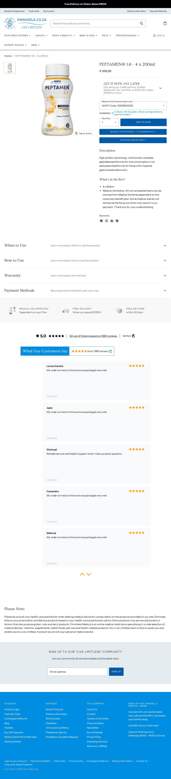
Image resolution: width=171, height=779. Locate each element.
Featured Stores (16, 35)
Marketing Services (97, 741)
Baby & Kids (87, 35)
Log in (160, 35)
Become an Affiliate (97, 746)
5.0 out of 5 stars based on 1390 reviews (93, 336)
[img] (79, 351)
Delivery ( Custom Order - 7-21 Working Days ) (132, 132)
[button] (82, 575)
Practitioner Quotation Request (62, 736)
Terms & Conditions (40, 761)
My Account (48, 11)
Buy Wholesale (95, 732)
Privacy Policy (94, 736)
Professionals (126, 35)
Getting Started (12, 741)
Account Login (11, 709)
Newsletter (93, 727)
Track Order (33, 11)
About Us (92, 709)
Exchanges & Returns (15, 718)
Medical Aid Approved (14, 11)
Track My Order (12, 714)
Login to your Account (15, 761)
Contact (91, 714)
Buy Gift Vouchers (13, 732)
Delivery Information (136, 11)
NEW (34, 45)
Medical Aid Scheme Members (20, 736)
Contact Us (141, 761)
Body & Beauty (62, 35)
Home (7, 55)
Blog (6, 723)
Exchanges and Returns (132, 140)
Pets (105, 35)
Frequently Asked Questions (18, 764)
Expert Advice (14, 45)
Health (40, 35)
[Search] (141, 23)
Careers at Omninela (97, 718)
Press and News (95, 723)
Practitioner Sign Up (56, 732)
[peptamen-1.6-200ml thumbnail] (9, 67)
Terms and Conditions (57, 727)
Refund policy (53, 718)
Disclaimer (51, 723)
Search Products (54, 709)
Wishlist (8, 727)
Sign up (116, 671)
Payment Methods (158, 11)
